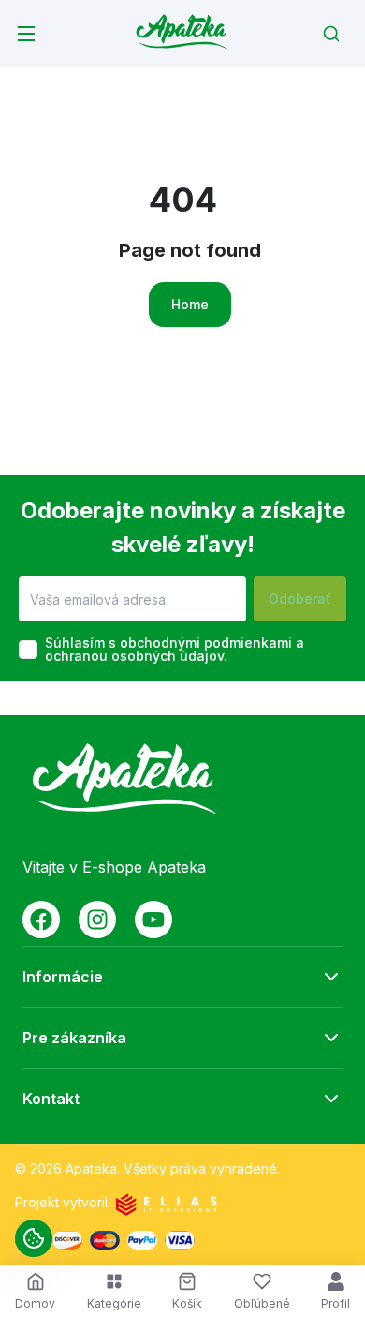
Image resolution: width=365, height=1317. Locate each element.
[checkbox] (28, 649)
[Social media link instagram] (97, 919)
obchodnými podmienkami (206, 643)
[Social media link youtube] (153, 919)
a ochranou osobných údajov (174, 649)
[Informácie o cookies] (33, 1238)
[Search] (331, 33)
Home (190, 304)
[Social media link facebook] (41, 919)
